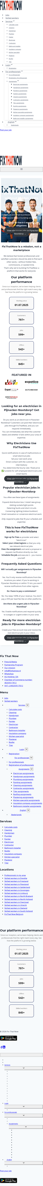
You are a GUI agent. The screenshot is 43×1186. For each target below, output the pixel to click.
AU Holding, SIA (11, 676)
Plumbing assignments (20, 91)
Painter (11, 37)
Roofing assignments (19, 106)
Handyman (12, 31)
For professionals (14, 75)
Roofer (11, 59)
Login (21, 749)
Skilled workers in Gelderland (17, 887)
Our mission (9, 667)
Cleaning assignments (20, 97)
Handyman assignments (20, 88)
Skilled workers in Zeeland (15, 908)
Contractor (12, 43)
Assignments (24, 769)
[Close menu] (21, 1055)
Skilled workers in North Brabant (18, 896)
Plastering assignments (20, 109)
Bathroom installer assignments (23, 118)
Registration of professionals (18, 78)
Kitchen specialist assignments (22, 112)
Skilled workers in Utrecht (15, 905)
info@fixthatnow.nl (12, 670)
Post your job (6, 130)
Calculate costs (13, 25)
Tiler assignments (18, 103)
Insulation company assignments (23, 115)
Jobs (7, 15)
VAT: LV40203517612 (13, 685)
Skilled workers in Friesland (16, 881)
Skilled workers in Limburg (16, 893)
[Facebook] (1, 1048)
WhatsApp (9, 673)
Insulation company (15, 49)
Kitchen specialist (14, 52)
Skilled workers (12, 18)
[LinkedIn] (4, 1048)
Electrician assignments (20, 84)
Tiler (10, 62)
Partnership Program (13, 665)
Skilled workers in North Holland (18, 899)
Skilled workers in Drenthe (15, 878)
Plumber (11, 34)
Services (21, 705)
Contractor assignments (20, 100)
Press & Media (10, 661)
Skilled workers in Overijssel (16, 902)
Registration (12, 68)
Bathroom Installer (15, 46)
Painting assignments (19, 94)
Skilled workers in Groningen (16, 890)
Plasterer (11, 56)
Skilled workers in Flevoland (16, 884)
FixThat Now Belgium (13, 914)
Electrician (12, 40)
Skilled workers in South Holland (18, 911)
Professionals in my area (15, 875)
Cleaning (11, 28)
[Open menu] (21, 169)
